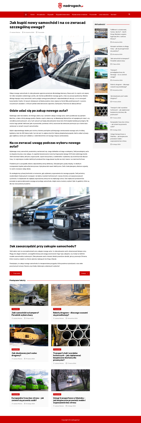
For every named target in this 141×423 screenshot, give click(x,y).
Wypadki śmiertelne (63, 15)
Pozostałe (93, 15)
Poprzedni (16, 273)
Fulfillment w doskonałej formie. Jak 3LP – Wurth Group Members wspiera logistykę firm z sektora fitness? (118, 34)
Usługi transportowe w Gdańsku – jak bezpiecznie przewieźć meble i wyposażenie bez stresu (69, 400)
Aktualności (41, 15)
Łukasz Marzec (15, 32)
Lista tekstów (104, 15)
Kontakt (113, 15)
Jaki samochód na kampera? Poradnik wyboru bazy (25, 314)
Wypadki (50, 15)
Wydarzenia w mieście (79, 15)
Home (33, 15)
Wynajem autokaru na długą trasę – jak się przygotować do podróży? (119, 49)
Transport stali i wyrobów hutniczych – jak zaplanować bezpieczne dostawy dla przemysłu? (67, 356)
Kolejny (83, 273)
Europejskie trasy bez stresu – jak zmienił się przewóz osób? (28, 399)
